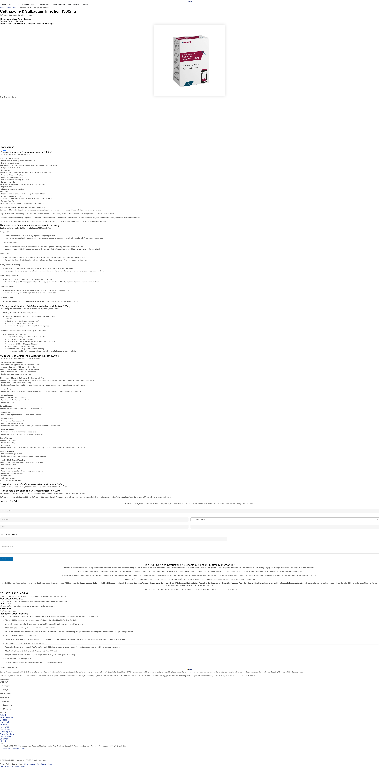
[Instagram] (189, 755)
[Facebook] (189, 753)
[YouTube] (189, 758)
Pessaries (4, 727)
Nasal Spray (6, 731)
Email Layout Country (8, 534)
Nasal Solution (7, 734)
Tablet (3, 715)
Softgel (3, 720)
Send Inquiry (6, 559)
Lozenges (4, 739)
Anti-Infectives (11, 7)
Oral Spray (5, 729)
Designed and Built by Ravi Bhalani (12, 766)
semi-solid (5, 722)
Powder (3, 724)
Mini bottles (5, 736)
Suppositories (6, 717)
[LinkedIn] (189, 750)
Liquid (3, 741)
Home (2, 7)
